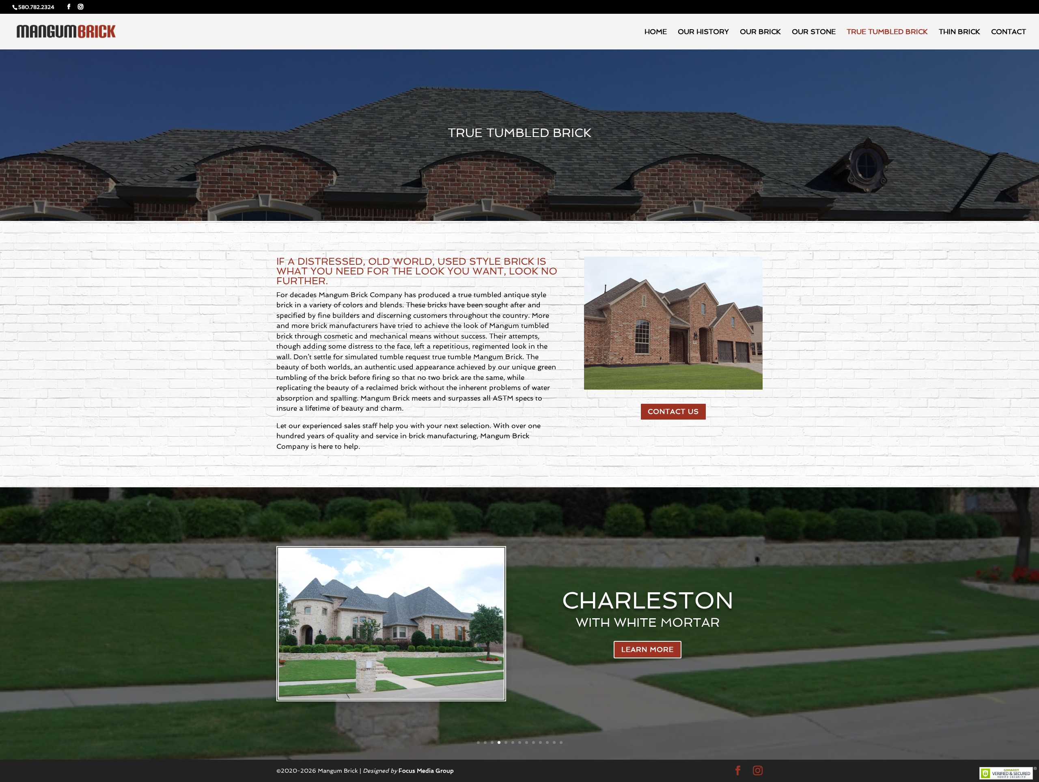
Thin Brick (959, 32)
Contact (1008, 32)
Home (656, 32)
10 (540, 742)
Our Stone (814, 32)
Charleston (648, 600)
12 (554, 742)
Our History (703, 32)
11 (547, 742)
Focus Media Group (426, 770)
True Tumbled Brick (887, 32)
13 (561, 742)
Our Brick (760, 32)
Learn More (647, 649)
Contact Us (673, 411)
